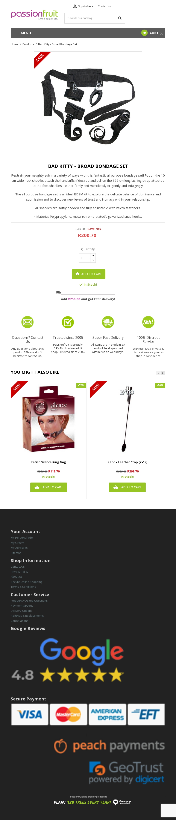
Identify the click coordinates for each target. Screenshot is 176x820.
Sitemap (16, 553)
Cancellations (19, 621)
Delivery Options (21, 611)
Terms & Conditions (23, 587)
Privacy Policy (19, 572)
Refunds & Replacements (27, 616)
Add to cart (89, 274)
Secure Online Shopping (26, 582)
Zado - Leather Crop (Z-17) (127, 462)
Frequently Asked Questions (29, 601)
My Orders (17, 543)
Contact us (105, 6)
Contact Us (18, 566)
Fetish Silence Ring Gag (48, 462)
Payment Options (22, 605)
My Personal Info (22, 538)
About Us (17, 577)
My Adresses (19, 548)
